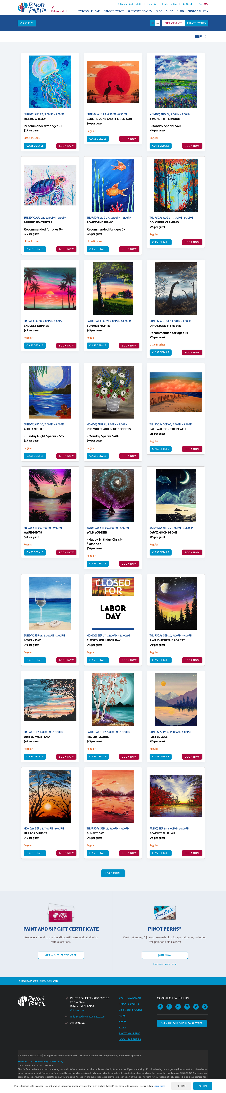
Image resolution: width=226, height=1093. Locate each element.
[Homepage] (41, 1001)
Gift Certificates (140, 11)
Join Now (164, 955)
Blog (180, 11)
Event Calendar (89, 11)
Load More (113, 873)
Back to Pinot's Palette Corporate (39, 980)
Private (196, 23)
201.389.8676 (77, 1023)
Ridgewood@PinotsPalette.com (87, 1016)
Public (173, 23)
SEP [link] (199, 36)
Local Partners (130, 1039)
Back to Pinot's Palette (131, 4)
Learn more (159, 1086)
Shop (169, 11)
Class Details (34, 145)
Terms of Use (25, 1061)
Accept (203, 1086)
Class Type (26, 23)
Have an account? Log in (165, 964)
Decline (181, 1086)
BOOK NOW (66, 145)
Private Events (114, 11)
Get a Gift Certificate (61, 955)
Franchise (152, 4)
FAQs (159, 11)
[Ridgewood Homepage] (32, 7)
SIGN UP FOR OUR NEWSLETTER (182, 1023)
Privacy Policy (41, 1061)
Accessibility (56, 1061)
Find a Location (169, 4)
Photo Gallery (197, 11)
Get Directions (78, 1010)
